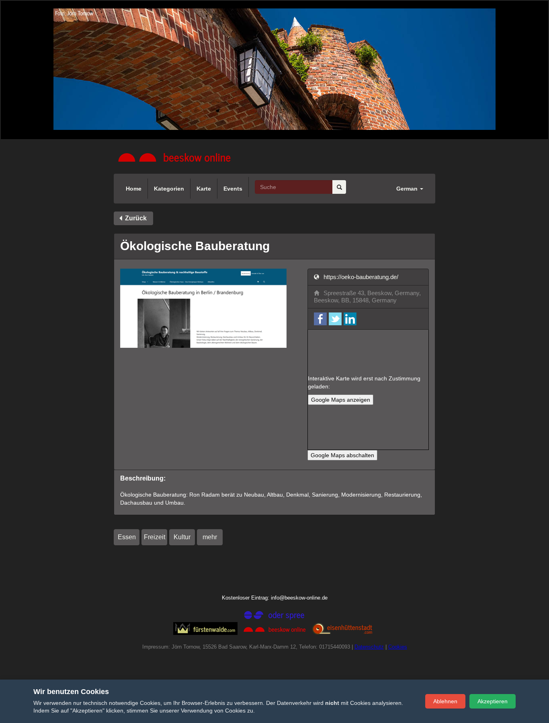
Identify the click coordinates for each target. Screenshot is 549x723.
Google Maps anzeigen (340, 399)
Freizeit (154, 537)
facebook (320, 318)
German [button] (407, 188)
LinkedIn (350, 318)
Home (133, 188)
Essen (127, 537)
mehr (210, 537)
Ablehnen (445, 701)
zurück (135, 218)
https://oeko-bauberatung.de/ (360, 276)
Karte (204, 188)
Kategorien (169, 188)
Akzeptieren (492, 701)
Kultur (182, 537)
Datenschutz (369, 647)
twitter (335, 318)
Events (232, 188)
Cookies (397, 647)
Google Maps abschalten (342, 455)
